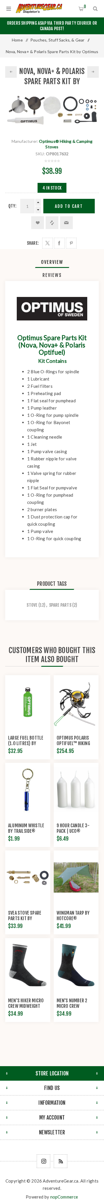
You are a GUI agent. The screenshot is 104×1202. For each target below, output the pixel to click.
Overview (52, 262)
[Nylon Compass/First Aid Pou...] (93, 72)
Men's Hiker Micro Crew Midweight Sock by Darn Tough (27, 1006)
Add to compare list (52, 222)
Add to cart (69, 206)
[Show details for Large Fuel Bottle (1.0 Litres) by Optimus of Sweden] (27, 702)
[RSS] (60, 1161)
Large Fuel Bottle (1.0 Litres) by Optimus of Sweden (27, 743)
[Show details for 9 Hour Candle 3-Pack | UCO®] (76, 790)
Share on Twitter (47, 243)
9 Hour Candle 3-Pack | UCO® (73, 828)
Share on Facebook (59, 243)
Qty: (12, 206)
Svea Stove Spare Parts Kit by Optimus (24, 918)
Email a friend (66, 222)
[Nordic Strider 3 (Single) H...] (11, 72)
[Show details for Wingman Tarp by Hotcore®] (76, 877)
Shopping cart (85, 6)
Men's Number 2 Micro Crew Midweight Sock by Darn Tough (75, 1009)
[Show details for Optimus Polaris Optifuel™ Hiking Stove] (76, 702)
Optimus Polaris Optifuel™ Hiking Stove (73, 743)
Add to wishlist (37, 222)
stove (32, 605)
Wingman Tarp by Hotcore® (73, 915)
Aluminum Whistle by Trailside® (26, 828)
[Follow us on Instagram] (43, 1161)
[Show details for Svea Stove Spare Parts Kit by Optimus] (27, 877)
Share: (33, 243)
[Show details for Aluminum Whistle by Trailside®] (27, 790)
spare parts (60, 605)
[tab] (52, 262)
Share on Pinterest (71, 243)
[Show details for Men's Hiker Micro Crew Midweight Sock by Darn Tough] (27, 965)
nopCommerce (64, 1196)
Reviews (52, 275)
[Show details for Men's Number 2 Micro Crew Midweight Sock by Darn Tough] (76, 965)
